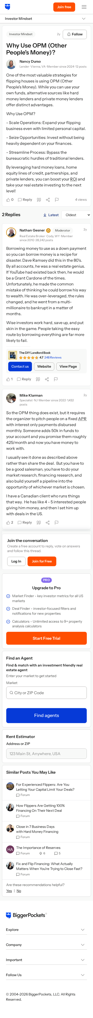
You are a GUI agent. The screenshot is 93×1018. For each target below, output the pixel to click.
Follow (77, 34)
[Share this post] (48, 200)
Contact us (20, 366)
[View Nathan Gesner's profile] (11, 232)
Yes (9, 891)
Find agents (46, 715)
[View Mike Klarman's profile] (11, 398)
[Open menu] (84, 7)
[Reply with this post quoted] (39, 200)
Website (44, 366)
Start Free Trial (46, 638)
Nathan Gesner (32, 230)
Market (11, 683)
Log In (16, 561)
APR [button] (82, 418)
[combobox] (48, 693)
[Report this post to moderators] (57, 200)
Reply (27, 199)
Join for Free (42, 561)
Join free (64, 7)
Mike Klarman (31, 395)
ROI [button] (73, 179)
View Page (68, 366)
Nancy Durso (30, 61)
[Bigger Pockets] (7, 7)
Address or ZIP (18, 743)
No (19, 891)
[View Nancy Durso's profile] (11, 64)
